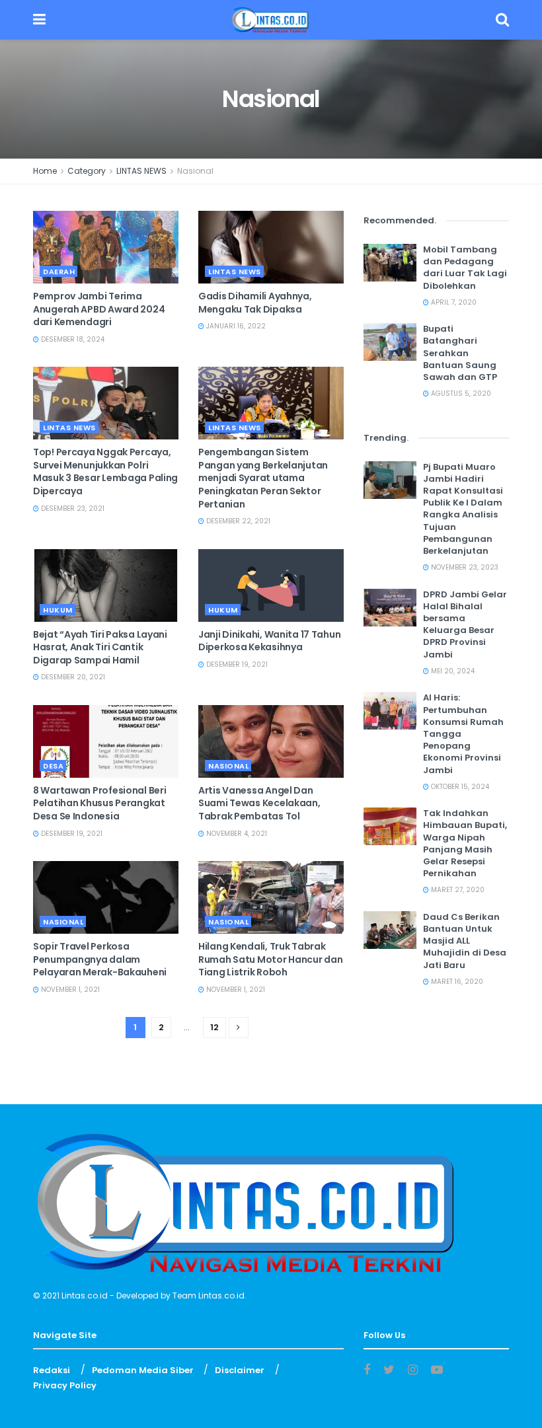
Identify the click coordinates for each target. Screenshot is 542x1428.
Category (86, 170)
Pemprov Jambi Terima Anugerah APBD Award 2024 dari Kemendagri (99, 308)
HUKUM (58, 610)
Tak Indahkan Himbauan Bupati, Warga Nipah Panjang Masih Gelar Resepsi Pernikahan (465, 843)
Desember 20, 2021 (72, 677)
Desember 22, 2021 (237, 521)
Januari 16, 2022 (235, 326)
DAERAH (59, 271)
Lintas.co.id (84, 1295)
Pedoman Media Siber (143, 1370)
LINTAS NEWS (141, 170)
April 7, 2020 (453, 302)
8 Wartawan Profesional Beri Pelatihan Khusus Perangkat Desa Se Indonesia (99, 803)
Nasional (195, 170)
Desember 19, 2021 (236, 664)
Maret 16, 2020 (456, 982)
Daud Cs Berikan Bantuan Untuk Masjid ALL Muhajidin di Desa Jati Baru (464, 941)
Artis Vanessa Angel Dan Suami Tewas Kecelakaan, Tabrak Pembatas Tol (259, 803)
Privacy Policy (65, 1385)
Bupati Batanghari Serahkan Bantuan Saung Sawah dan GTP (460, 352)
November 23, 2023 (463, 567)
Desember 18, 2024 (71, 339)
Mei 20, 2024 (452, 671)
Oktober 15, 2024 (459, 787)
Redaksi (51, 1370)
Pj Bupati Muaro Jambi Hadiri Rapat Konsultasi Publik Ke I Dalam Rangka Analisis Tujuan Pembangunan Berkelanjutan (463, 509)
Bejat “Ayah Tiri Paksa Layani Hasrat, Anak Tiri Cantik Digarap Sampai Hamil (100, 647)
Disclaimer (239, 1370)
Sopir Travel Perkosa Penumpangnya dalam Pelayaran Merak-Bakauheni (100, 959)
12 (214, 1027)
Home (45, 170)
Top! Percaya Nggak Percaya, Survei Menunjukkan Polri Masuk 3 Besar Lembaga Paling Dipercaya (105, 471)
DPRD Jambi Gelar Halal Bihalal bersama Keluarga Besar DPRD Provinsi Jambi (465, 624)
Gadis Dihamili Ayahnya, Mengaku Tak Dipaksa (255, 302)
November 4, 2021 (235, 834)
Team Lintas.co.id (209, 1295)
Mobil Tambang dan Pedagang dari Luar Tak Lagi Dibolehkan (465, 267)
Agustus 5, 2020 (460, 393)
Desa (53, 766)
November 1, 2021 (69, 990)
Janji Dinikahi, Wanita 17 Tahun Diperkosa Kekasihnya (269, 641)
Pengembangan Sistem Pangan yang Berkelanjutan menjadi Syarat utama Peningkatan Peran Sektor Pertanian (263, 477)
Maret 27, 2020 (456, 890)
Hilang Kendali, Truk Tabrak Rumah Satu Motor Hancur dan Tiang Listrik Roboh (270, 959)
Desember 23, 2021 (71, 508)
